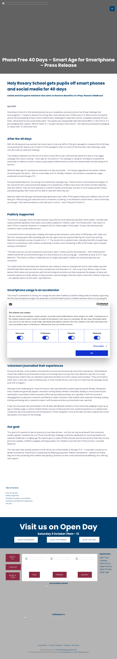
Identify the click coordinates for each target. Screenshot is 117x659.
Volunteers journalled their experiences (19, 501)
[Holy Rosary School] (25, 8)
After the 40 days (12, 493)
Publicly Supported (12, 495)
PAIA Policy (75, 645)
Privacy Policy (42, 645)
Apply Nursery (106, 566)
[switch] (45, 338)
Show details (98, 346)
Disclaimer (67, 645)
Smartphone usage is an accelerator (18, 498)
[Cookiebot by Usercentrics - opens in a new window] (98, 304)
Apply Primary (106, 569)
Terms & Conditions (55, 645)
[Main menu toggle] (112, 8)
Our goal (9, 503)
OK (91, 353)
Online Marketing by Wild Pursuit (66, 650)
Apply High (104, 572)
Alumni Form (105, 563)
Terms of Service (79, 652)
